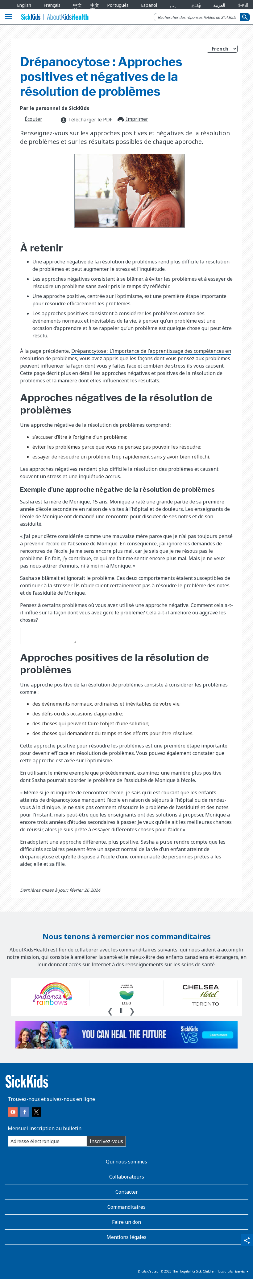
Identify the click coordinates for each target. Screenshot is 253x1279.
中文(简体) (76, 9)
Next (132, 1010)
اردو (174, 5)
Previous (110, 1010)
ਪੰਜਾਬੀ (243, 5)
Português (118, 5)
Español (149, 5)
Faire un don (126, 1222)
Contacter (126, 1191)
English (24, 5)
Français (52, 5)
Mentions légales (126, 1237)
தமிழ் (196, 5)
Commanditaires (126, 1207)
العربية (219, 5)
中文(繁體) (93, 9)
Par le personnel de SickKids (54, 108)
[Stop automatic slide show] (121, 1011)
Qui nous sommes (126, 1161)
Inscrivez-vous (106, 1141)
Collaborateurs (126, 1176)
